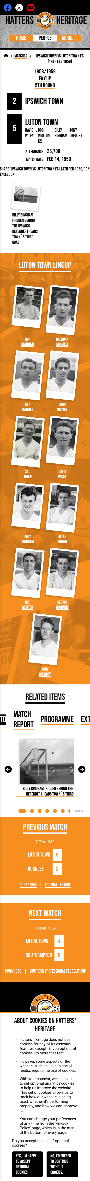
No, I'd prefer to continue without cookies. (60, 1164)
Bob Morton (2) (44, 136)
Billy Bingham (60, 133)
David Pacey (29, 133)
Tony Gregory (76, 133)
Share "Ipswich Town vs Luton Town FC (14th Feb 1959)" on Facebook (45, 171)
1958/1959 (45, 71)
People (45, 38)
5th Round (45, 85)
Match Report (23, 719)
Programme (57, 719)
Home (21, 38)
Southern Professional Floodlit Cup (58, 971)
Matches (20, 56)
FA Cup (45, 78)
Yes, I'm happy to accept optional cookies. (26, 1164)
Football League (58, 885)
